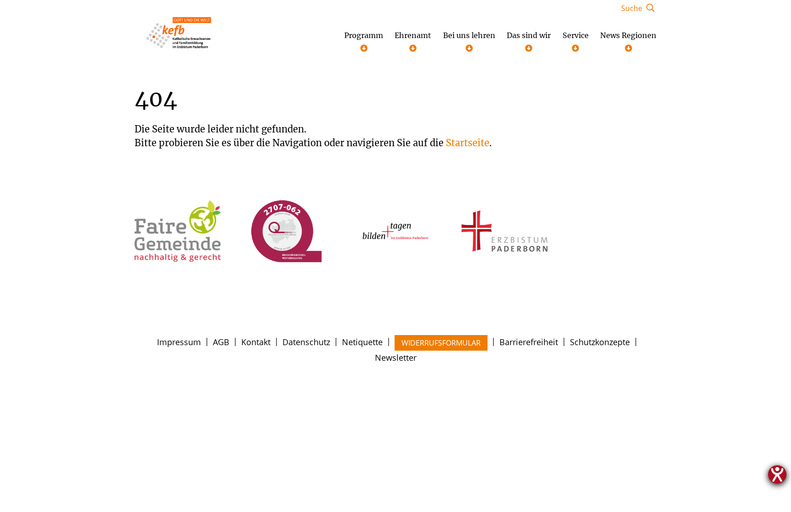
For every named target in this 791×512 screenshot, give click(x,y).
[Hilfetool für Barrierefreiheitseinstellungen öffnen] (777, 474)
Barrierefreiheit (528, 341)
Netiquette (362, 341)
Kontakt (256, 341)
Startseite (467, 143)
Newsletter (396, 357)
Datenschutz (306, 341)
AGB (221, 341)
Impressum (179, 341)
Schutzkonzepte (600, 341)
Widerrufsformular (441, 343)
